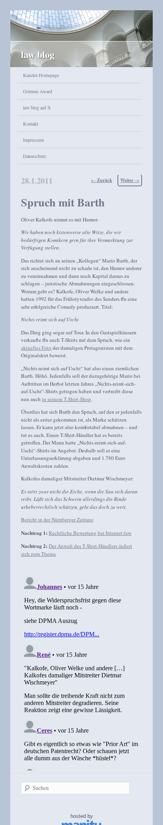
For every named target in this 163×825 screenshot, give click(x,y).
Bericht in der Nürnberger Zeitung (57, 519)
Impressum (33, 140)
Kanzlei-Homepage (41, 75)
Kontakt (30, 123)
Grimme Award (37, 91)
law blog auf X (37, 107)
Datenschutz (34, 156)
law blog (38, 54)
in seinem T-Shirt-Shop (66, 399)
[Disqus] (81, 672)
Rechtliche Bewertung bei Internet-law (90, 532)
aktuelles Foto (36, 347)
